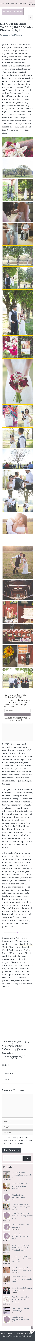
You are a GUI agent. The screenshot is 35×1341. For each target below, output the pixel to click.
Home (2, 3)
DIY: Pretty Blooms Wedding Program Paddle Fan (22, 1175)
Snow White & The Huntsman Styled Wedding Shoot (22, 1279)
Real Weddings (17, 35)
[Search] (27, 1158)
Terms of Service (9, 1336)
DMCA (29, 1336)
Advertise (14, 3)
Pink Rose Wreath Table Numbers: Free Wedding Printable (21, 1299)
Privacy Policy (21, 1336)
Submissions (23, 3)
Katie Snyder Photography (15, 124)
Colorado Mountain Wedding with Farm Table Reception (22, 1259)
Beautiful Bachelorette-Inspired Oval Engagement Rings (22, 1215)
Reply (7, 1079)
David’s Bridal (25, 944)
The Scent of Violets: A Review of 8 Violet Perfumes (20, 1186)
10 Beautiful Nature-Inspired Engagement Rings (20, 1236)
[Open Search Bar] (25, 17)
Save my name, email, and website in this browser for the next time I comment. (18, 1140)
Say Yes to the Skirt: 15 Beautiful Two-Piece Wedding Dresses (20, 1247)
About (8, 3)
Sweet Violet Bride (13, 12)
